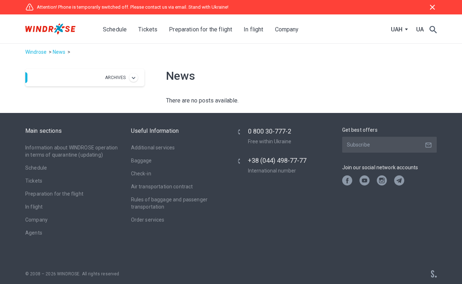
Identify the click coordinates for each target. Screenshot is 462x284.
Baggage (141, 160)
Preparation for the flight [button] (200, 29)
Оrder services (148, 220)
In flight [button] (253, 29)
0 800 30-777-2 (269, 131)
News (59, 52)
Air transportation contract (162, 186)
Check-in (141, 173)
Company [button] (287, 29)
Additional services (153, 147)
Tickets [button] (147, 29)
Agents (33, 233)
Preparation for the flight (54, 194)
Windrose (36, 52)
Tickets (33, 181)
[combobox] (397, 29)
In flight (34, 207)
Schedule (115, 29)
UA (420, 29)
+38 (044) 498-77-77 (277, 160)
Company (36, 220)
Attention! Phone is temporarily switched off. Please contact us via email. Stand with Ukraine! (132, 7)
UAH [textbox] (396, 29)
